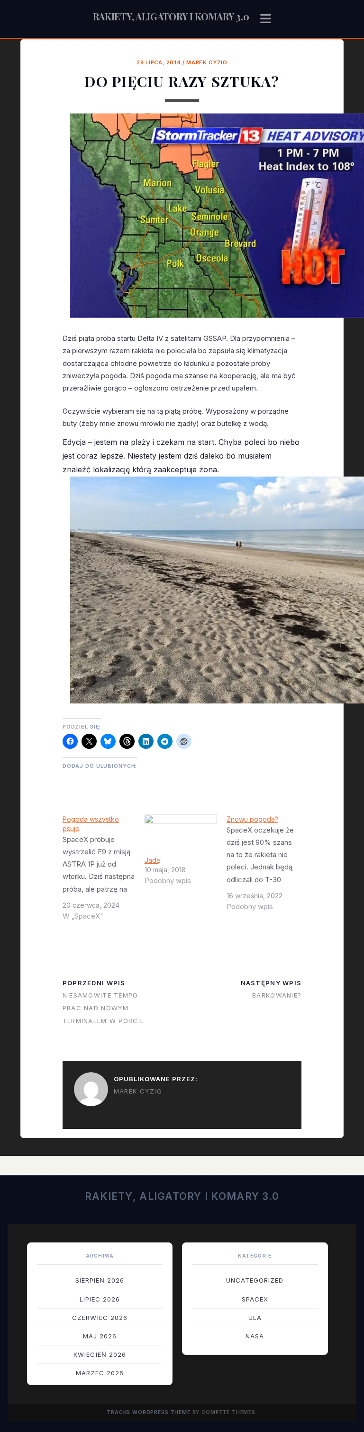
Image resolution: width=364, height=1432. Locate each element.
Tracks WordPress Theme (149, 1412)
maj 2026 (100, 1336)
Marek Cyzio (206, 62)
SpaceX (255, 1299)
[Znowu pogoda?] (268, 867)
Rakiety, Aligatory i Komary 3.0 (171, 16)
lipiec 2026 (100, 1299)
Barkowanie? (276, 995)
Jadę (152, 860)
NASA (255, 1336)
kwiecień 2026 (99, 1354)
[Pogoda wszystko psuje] (104, 871)
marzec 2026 (100, 1373)
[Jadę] (181, 835)
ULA (255, 1317)
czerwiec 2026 (99, 1317)
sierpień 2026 (100, 1280)
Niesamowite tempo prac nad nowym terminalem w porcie (103, 1007)
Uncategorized (255, 1280)
